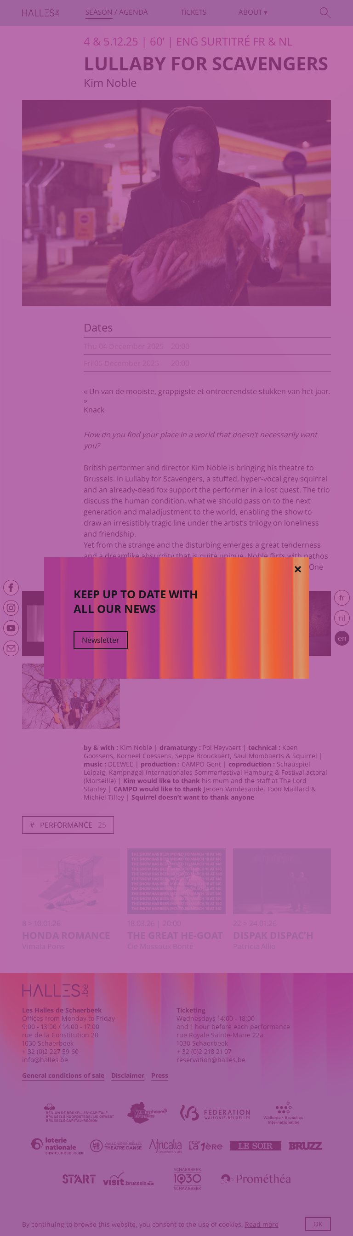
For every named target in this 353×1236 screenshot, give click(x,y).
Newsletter (101, 640)
